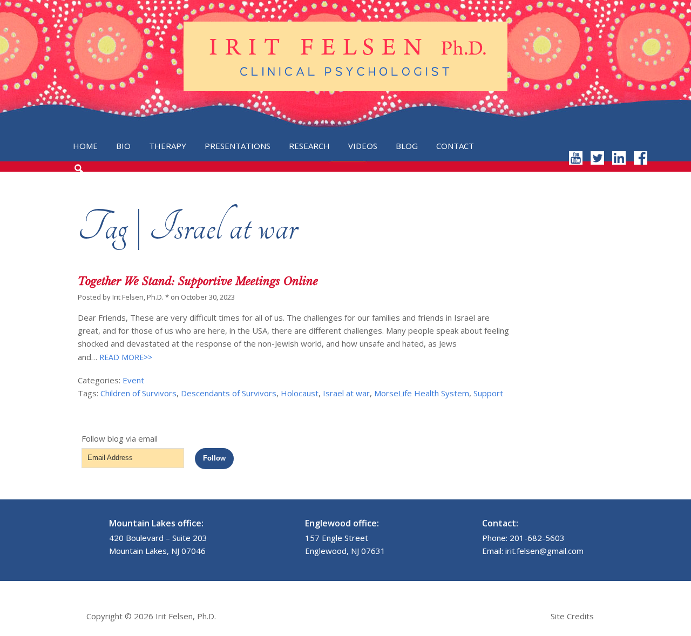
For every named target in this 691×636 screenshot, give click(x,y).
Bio (123, 145)
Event (133, 380)
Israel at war (346, 393)
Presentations (237, 145)
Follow (214, 458)
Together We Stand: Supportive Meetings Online (198, 281)
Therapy (167, 145)
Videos (362, 145)
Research (309, 145)
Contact (455, 145)
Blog (407, 145)
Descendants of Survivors (228, 393)
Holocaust (300, 393)
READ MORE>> (124, 357)
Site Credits (572, 616)
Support (488, 393)
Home (85, 145)
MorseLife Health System (421, 393)
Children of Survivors (138, 393)
